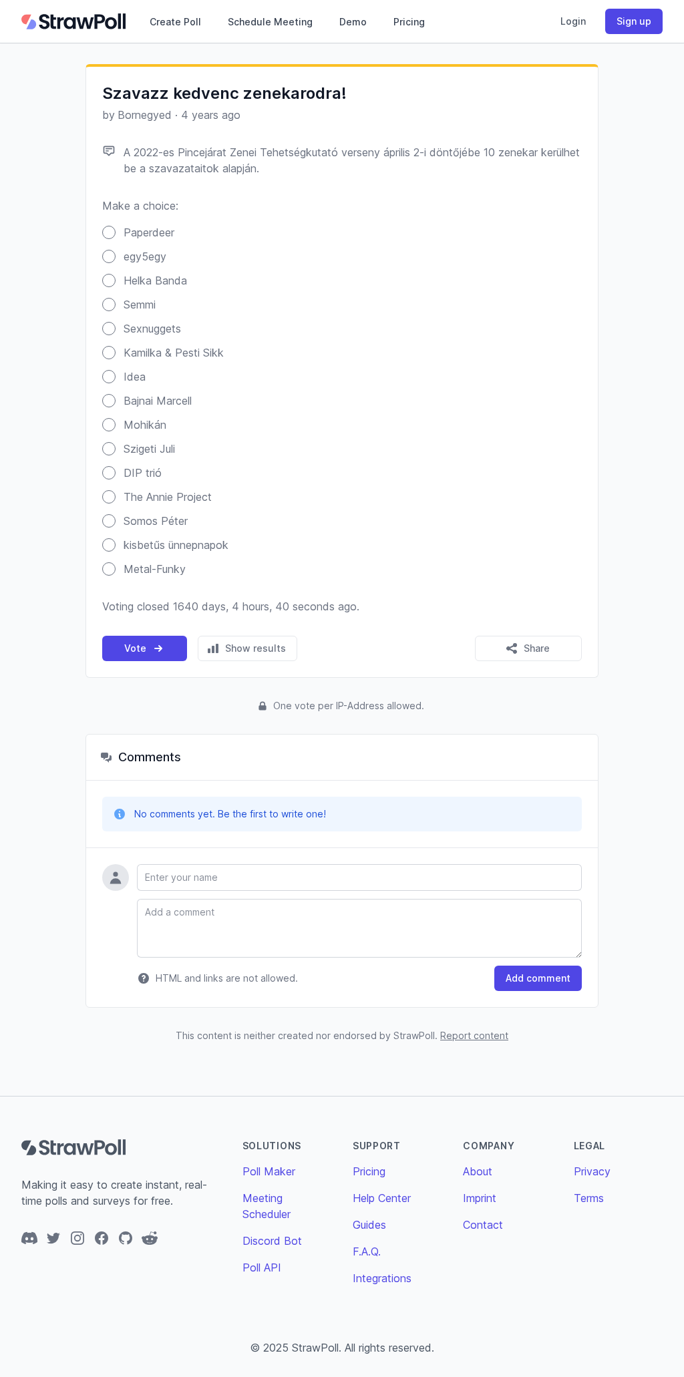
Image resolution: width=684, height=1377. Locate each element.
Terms (589, 1198)
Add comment (538, 978)
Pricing (409, 21)
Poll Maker (268, 1171)
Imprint (479, 1198)
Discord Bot (272, 1240)
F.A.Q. (367, 1251)
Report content (474, 1035)
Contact (483, 1224)
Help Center (382, 1198)
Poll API (261, 1267)
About (477, 1171)
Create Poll (175, 21)
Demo (353, 21)
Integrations (382, 1278)
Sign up (634, 21)
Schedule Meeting (270, 21)
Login (573, 21)
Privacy (592, 1171)
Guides (369, 1224)
